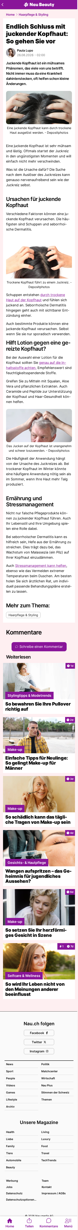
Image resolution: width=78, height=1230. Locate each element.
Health (10, 1132)
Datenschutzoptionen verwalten (22, 1199)
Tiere (9, 1153)
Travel (45, 1153)
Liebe (9, 1139)
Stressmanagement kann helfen (40, 566)
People (10, 1078)
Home (10, 14)
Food (44, 1146)
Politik (45, 1064)
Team (45, 1180)
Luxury (45, 1139)
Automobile (13, 1160)
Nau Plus (47, 1085)
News (9, 1064)
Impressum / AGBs (54, 1193)
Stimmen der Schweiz (55, 1092)
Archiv (10, 1106)
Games (10, 1092)
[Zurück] (2, 4)
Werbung (12, 1180)
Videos (10, 1085)
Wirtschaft (48, 1078)
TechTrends (48, 1160)
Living (45, 1132)
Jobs (9, 1187)
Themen (46, 1099)
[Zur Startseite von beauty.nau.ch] (39, 4)
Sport (9, 1071)
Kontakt (46, 1187)
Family (10, 1146)
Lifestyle (11, 1099)
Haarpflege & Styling (33, 14)
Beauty (10, 1167)
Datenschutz (14, 1193)
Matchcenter (49, 1071)
